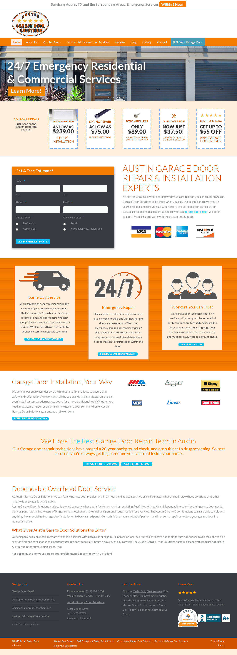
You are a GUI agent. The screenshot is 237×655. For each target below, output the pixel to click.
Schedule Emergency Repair (117, 353)
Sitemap (221, 645)
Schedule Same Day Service (44, 339)
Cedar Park (139, 591)
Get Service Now (191, 344)
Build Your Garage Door (25, 624)
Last (65, 194)
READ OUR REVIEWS (101, 464)
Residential (29, 223)
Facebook (85, 618)
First (18, 194)
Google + (72, 618)
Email (67, 202)
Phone (21, 202)
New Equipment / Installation (86, 228)
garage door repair (196, 211)
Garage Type (24, 217)
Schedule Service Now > (30, 418)
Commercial (29, 228)
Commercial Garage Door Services (31, 607)
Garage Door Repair (23, 591)
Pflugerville (139, 600)
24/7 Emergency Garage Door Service (33, 599)
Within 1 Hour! (172, 4)
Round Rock (154, 600)
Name (20, 180)
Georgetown (154, 591)
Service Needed (73, 217)
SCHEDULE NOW (136, 464)
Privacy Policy (217, 641)
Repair (74, 223)
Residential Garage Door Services (31, 616)
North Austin (158, 595)
